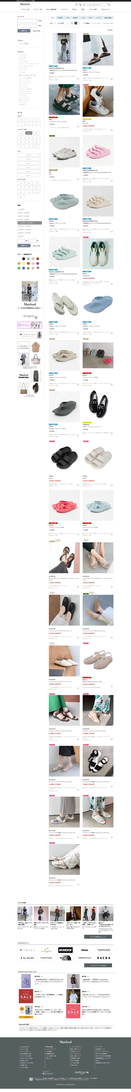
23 (28, 133)
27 (21, 146)
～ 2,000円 (21, 209)
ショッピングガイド (76, 1046)
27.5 (29, 146)
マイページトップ (50, 1049)
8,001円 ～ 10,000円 (26, 223)
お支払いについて (75, 1051)
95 (21, 188)
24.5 (29, 137)
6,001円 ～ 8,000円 (23, 219)
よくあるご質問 (75, 1063)
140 (37, 192)
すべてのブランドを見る (98, 965)
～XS (21, 120)
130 (29, 192)
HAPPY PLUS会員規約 (101, 1053)
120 (21, 192)
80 (28, 183)
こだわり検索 (93, 9)
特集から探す (24, 1060)
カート (80, 4)
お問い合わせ (74, 1065)
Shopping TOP (25, 1046)
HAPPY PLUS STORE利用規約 (103, 1056)
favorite (84, 4)
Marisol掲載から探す (26, 1053)
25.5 (21, 142)
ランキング (64, 9)
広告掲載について (100, 1049)
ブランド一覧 (38, 9)
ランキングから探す (26, 1056)
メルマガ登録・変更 (51, 1056)
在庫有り (87, 23)
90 (36, 183)
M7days (74, 9)
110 (37, 188)
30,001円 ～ (21, 236)
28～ (36, 146)
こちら (78, 1079)
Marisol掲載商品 (51, 9)
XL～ (29, 124)
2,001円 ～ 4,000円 (23, 213)
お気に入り (49, 1058)
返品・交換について (76, 1056)
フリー (36, 124)
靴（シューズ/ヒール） (27, 75)
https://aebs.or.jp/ (85, 1079)
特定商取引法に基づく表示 (103, 1063)
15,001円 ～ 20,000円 (24, 229)
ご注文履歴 (49, 1051)
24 (21, 137)
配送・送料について (76, 1049)
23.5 (36, 133)
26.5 (36, 142)
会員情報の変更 (50, 1053)
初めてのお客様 (75, 1060)
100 (29, 188)
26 (28, 142)
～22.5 (21, 133)
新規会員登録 (49, 1046)
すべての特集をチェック (98, 937)
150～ (21, 196)
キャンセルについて (76, 1053)
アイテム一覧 (25, 9)
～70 (21, 183)
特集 (82, 9)
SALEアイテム (105, 9)
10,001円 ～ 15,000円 (24, 226)
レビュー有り (97, 23)
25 (36, 137)
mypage (76, 4)
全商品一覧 (24, 1065)
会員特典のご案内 (75, 1058)
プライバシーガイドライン (103, 1051)
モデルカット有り (108, 23)
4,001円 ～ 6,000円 (23, 216)
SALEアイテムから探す (27, 1058)
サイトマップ (99, 1046)
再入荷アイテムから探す (27, 1063)
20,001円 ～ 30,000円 (24, 233)
